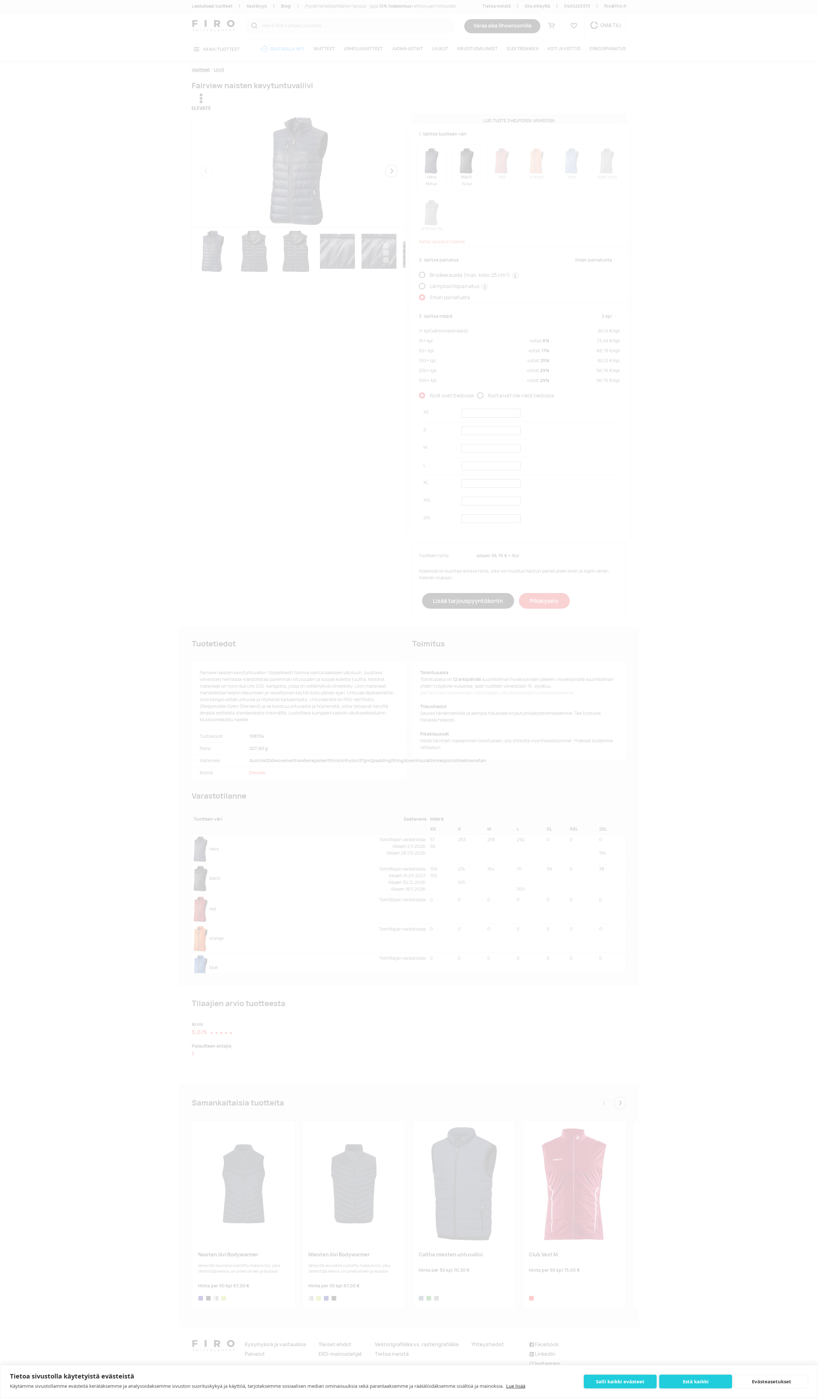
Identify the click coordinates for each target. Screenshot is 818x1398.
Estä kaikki (696, 1381)
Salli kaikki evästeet (620, 1381)
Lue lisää (515, 1386)
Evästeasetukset (771, 1381)
